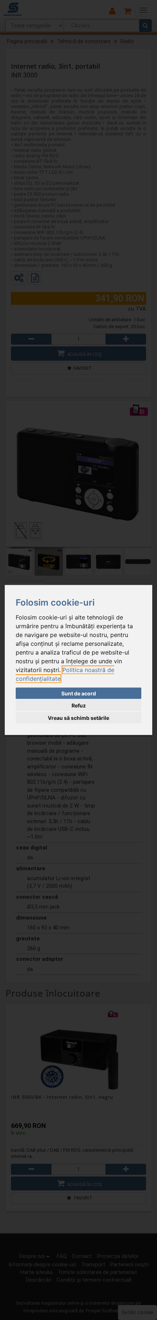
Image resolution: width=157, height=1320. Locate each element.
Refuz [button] (79, 705)
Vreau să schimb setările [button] (78, 717)
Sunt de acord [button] (78, 693)
